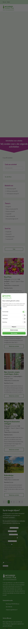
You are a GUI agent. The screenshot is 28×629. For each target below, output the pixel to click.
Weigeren (14, 326)
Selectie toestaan (14, 330)
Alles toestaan (14, 333)
